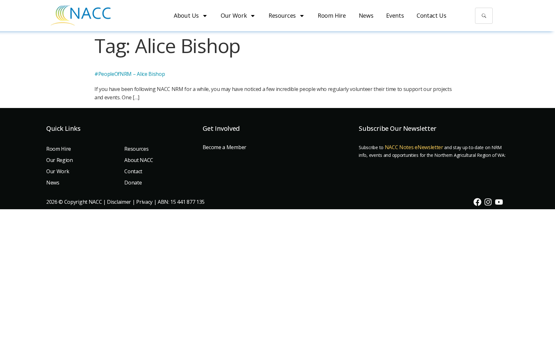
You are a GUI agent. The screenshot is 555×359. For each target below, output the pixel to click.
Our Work (234, 15)
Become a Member (224, 147)
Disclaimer (119, 201)
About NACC (138, 160)
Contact (133, 171)
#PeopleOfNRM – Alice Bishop (129, 73)
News (366, 15)
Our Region (59, 160)
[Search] (484, 15)
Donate (133, 182)
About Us (186, 15)
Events (395, 15)
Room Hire (332, 15)
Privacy (144, 201)
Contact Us (431, 15)
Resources (282, 15)
